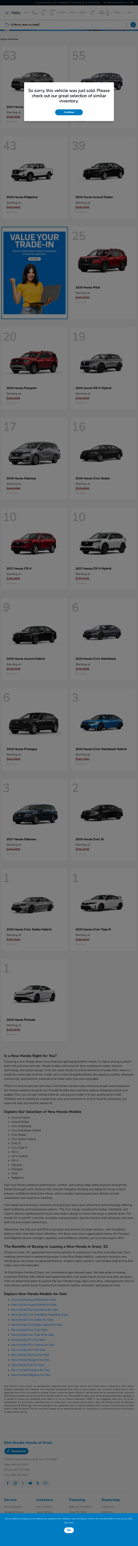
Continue (69, 112)
